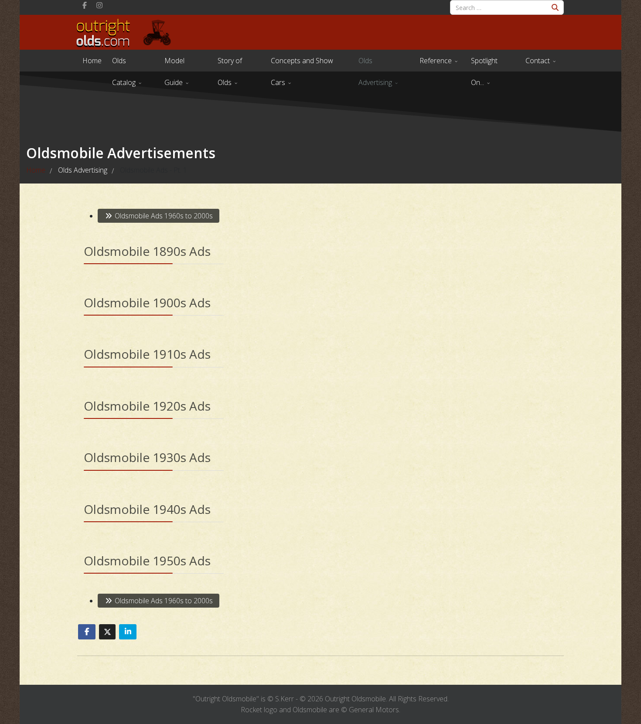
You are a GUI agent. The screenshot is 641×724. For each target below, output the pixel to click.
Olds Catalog (124, 63)
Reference (435, 60)
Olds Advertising (375, 63)
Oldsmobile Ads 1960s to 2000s (163, 216)
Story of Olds (230, 63)
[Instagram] (99, 5)
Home (92, 60)
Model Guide (174, 63)
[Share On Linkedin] (127, 631)
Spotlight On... (484, 63)
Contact (537, 60)
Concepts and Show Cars (302, 63)
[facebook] (84, 5)
